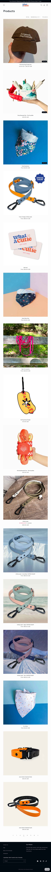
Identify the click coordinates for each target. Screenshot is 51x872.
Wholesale (5, 853)
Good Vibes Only (25, 318)
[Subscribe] (24, 861)
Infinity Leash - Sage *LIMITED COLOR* (25, 624)
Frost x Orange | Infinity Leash (25, 216)
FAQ (4, 847)
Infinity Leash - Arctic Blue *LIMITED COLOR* (25, 574)
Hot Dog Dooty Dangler (26, 419)
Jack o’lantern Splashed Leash (25, 827)
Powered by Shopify (29, 869)
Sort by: (27, 16)
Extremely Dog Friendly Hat (25, 64)
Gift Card (25, 267)
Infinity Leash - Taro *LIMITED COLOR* (25, 675)
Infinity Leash (25, 521)
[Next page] (37, 835)
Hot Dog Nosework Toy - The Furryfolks (25, 470)
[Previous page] (13, 835)
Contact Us (5, 844)
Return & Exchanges (7, 850)
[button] (3, 5)
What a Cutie (23, 869)
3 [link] (23, 835)
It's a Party (25, 726)
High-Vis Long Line (25, 369)
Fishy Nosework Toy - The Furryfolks (25, 115)
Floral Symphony (25, 166)
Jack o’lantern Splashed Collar (25, 776)
